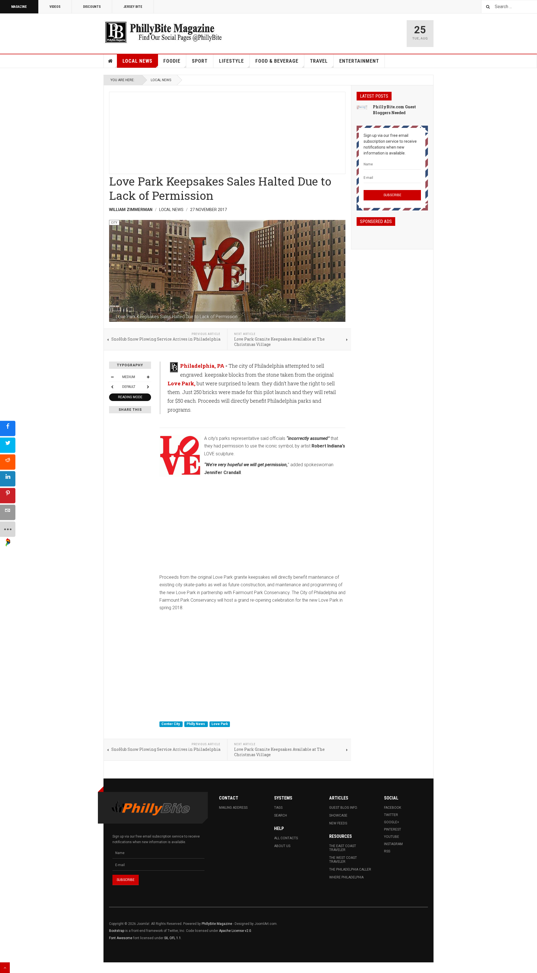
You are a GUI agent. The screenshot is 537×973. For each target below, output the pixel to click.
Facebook (392, 808)
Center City (171, 724)
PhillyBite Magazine (217, 924)
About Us (282, 846)
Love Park (219, 724)
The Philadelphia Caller (350, 869)
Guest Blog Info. (343, 808)
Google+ (391, 822)
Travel (319, 61)
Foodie (171, 61)
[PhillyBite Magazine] (163, 32)
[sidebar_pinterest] (7, 495)
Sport (200, 61)
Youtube (391, 837)
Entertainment (359, 61)
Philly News (196, 724)
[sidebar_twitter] (7, 445)
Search (280, 815)
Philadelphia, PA (202, 365)
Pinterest (392, 829)
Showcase (338, 815)
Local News (137, 61)
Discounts (92, 7)
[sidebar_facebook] (7, 428)
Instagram (393, 844)
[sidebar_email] (7, 512)
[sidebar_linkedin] (7, 478)
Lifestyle (231, 61)
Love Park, (182, 383)
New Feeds (338, 823)
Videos (55, 7)
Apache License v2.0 (235, 931)
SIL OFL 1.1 (172, 938)
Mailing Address (233, 808)
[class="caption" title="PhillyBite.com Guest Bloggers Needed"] (362, 107)
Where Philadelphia (346, 877)
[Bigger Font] (148, 377)
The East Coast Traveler (342, 848)
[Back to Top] (5, 967)
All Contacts (286, 838)
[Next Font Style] (148, 387)
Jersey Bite (132, 7)
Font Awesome (120, 938)
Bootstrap (116, 931)
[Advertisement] (227, 131)
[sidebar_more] (7, 529)
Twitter (391, 815)
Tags (278, 808)
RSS (387, 851)
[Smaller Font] (112, 377)
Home (110, 61)
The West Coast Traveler (343, 860)
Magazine (19, 7)
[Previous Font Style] (112, 387)
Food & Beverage (276, 61)
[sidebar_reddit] (7, 462)
